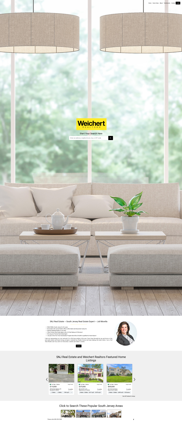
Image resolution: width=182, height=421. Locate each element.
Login (178, 3)
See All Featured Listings (128, 396)
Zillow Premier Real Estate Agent (55, 332)
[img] (134, 419)
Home (149, 3)
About (161, 3)
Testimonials (167, 3)
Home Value (156, 3)
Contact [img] (173, 3)
